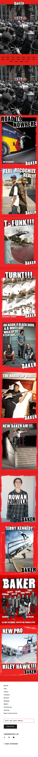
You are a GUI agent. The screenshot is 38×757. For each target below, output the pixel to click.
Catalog (6, 710)
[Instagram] (9, 737)
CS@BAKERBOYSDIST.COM (11, 734)
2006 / (34, 59)
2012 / (3, 59)
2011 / (8, 59)
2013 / (34, 57)
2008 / (23, 59)
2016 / (18, 57)
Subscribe (10, 726)
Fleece (6, 692)
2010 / (13, 59)
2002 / (22, 61)
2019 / (3, 57)
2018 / (9, 57)
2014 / (29, 57)
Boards (6, 685)
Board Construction (10, 713)
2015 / (23, 57)
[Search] (32, 3)
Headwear (7, 701)
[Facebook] (4, 737)
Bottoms (6, 698)
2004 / (12, 61)
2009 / (18, 59)
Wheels (6, 704)
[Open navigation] (3, 3)
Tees (5, 688)
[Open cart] (35, 3)
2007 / (29, 59)
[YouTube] (13, 737)
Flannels (7, 695)
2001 (26, 61)
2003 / (16, 61)
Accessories (8, 707)
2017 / (14, 57)
